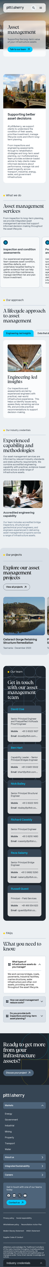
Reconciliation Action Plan (31, 1224)
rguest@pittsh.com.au (28, 910)
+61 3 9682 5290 (29, 872)
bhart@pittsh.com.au (28, 772)
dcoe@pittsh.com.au (28, 736)
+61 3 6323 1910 (30, 803)
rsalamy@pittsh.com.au (28, 877)
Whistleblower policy (11, 1224)
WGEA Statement (33, 1231)
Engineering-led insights (18, 333)
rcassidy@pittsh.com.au (28, 841)
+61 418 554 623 (30, 906)
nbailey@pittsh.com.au (28, 808)
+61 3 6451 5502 (30, 767)
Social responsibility (24, 1218)
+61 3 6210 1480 (30, 837)
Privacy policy (8, 1218)
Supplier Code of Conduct (13, 1237)
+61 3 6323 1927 (30, 731)
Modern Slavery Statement (13, 1231)
